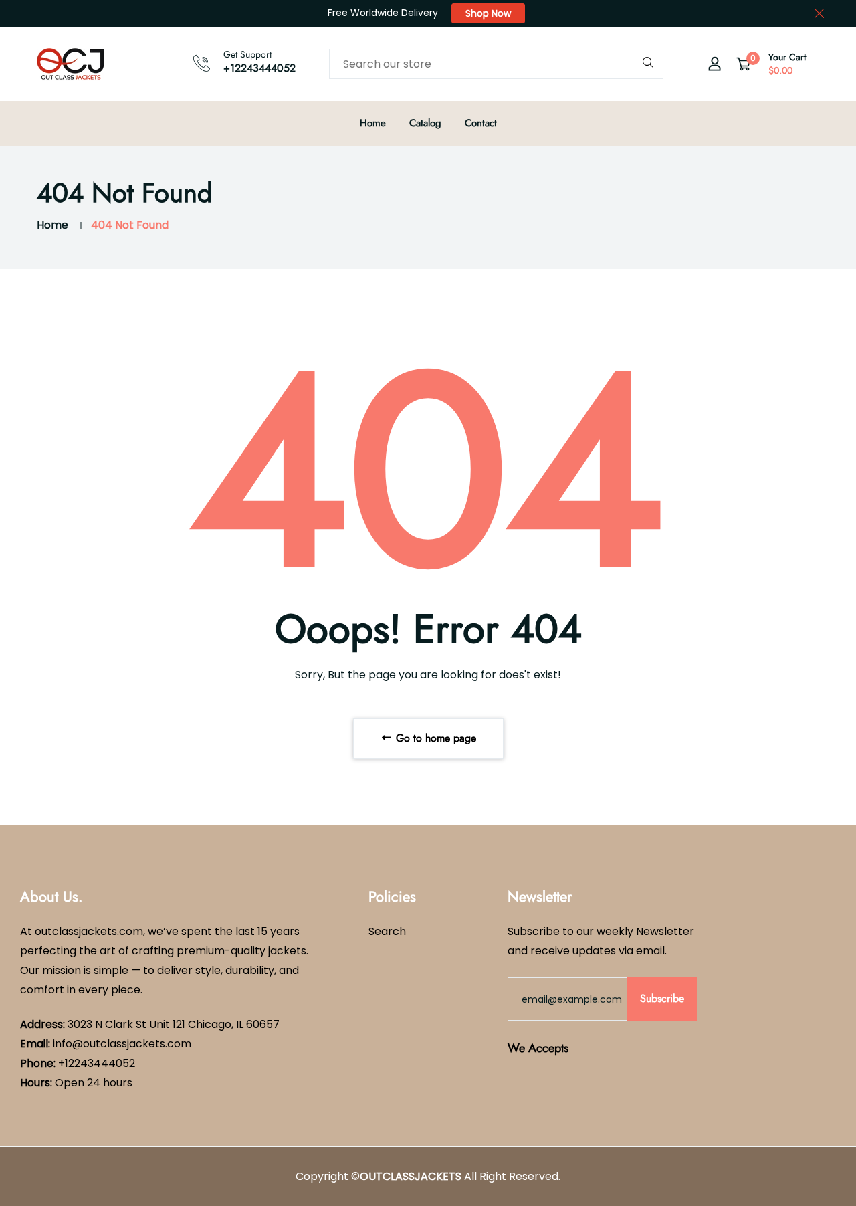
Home (373, 123)
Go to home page (434, 738)
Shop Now (488, 13)
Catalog (425, 123)
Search (387, 931)
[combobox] (496, 64)
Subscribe (662, 998)
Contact (481, 123)
